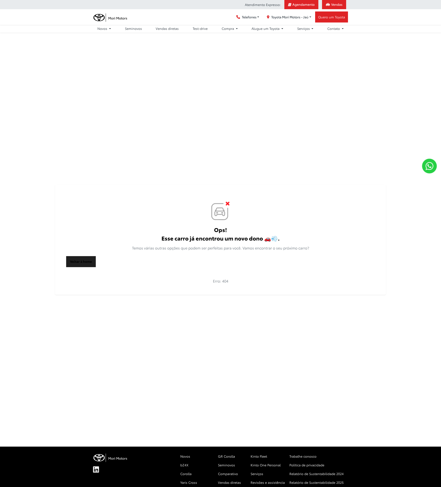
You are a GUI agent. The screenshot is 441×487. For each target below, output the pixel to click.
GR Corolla (226, 456)
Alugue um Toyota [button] (266, 28)
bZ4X (184, 465)
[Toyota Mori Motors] (110, 17)
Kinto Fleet (259, 456)
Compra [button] (228, 28)
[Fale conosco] (429, 166)
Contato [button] (334, 28)
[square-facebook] (109, 469)
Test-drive (200, 28)
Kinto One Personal (266, 465)
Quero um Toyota (331, 17)
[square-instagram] (120, 469)
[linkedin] (98, 469)
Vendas (336, 4)
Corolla (186, 473)
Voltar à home (81, 261)
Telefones (249, 17)
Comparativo (228, 473)
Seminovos (133, 28)
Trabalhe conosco (303, 456)
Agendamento (303, 4)
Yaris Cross (188, 482)
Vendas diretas (167, 28)
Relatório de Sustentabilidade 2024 (316, 473)
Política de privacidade (306, 465)
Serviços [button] (304, 28)
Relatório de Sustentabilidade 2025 (316, 482)
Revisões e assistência (268, 482)
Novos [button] (102, 28)
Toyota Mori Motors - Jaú (289, 17)
